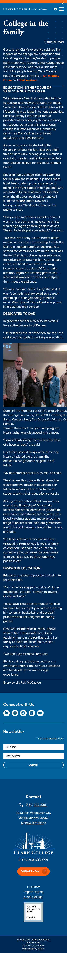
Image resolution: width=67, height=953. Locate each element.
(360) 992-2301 (37, 805)
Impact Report (33, 892)
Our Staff (33, 887)
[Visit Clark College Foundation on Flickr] (32, 713)
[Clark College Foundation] (25, 8)
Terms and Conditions (34, 945)
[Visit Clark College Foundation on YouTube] (40, 713)
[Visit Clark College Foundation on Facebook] (23, 713)
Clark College (33, 897)
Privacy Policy (34, 942)
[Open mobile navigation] (61, 9)
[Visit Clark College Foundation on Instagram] (15, 713)
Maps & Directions (33, 823)
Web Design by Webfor (33, 948)
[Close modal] (63, 3)
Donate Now (30, 871)
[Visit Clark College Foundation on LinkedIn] (6, 713)
